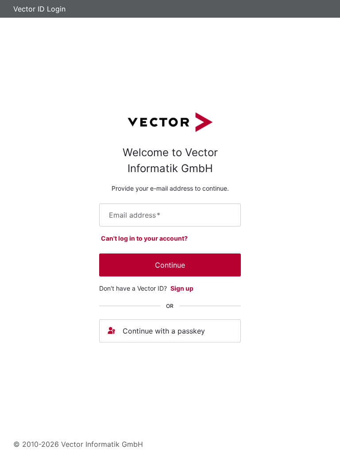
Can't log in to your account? (144, 238)
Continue (170, 265)
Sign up (181, 288)
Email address (134, 215)
